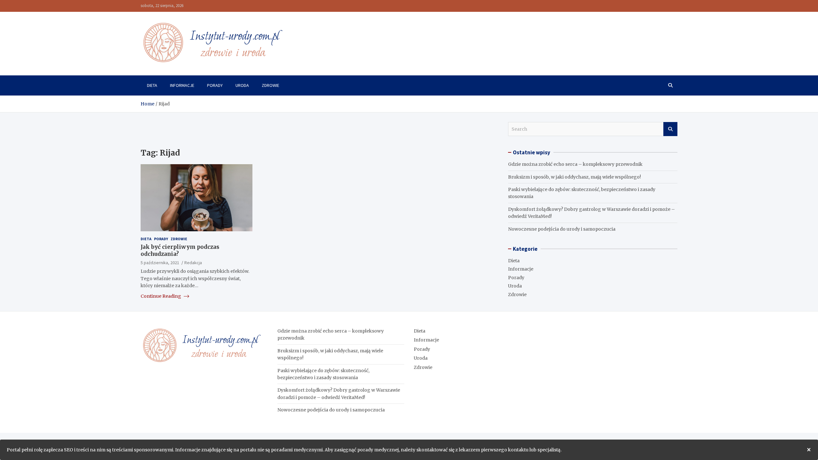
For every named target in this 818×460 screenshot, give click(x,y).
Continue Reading (161, 296)
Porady (215, 85)
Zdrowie (270, 85)
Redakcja (193, 262)
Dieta (152, 85)
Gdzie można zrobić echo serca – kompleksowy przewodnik (575, 164)
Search (670, 129)
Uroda (242, 85)
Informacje (182, 85)
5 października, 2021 (160, 262)
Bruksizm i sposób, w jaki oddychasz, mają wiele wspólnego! (574, 177)
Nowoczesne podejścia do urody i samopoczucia (561, 229)
